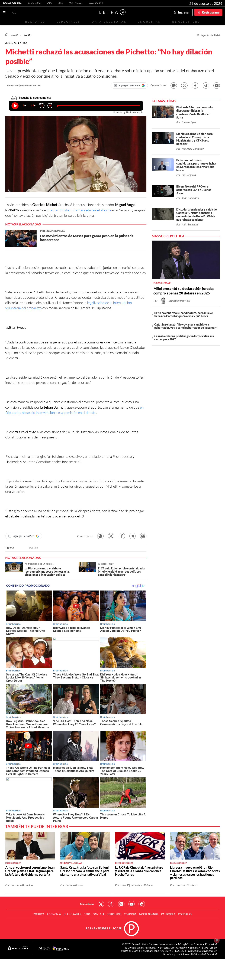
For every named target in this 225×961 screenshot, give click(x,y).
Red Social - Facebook (111, 904)
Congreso (185, 914)
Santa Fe (99, 914)
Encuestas (149, 21)
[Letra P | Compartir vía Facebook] (195, 85)
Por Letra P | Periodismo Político (23, 85)
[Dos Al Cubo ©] (18, 948)
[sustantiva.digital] (61, 948)
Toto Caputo (76, 3)
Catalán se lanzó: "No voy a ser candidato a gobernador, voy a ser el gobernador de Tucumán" (185, 326)
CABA (87, 914)
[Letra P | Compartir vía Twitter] (184, 85)
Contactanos (87, 903)
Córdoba (130, 914)
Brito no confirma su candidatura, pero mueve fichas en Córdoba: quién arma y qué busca (183, 314)
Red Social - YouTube (131, 904)
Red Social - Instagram (121, 904)
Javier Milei (34, 3)
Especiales (68, 21)
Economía (54, 914)
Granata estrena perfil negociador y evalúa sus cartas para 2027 (184, 337)
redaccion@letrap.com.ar (202, 950)
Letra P (14, 35)
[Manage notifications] (217, 940)
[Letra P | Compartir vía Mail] (217, 85)
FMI (60, 3)
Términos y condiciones (176, 954)
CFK (49, 3)
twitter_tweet (15, 327)
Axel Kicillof (96, 3)
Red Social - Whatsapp (142, 904)
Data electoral (109, 21)
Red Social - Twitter (101, 904)
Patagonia (168, 914)
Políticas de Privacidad (204, 954)
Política (28, 35)
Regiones (35, 21)
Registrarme (211, 12)
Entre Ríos (114, 914)
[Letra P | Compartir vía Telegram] (206, 85)
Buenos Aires (72, 914)
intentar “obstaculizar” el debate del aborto (79, 210)
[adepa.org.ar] (44, 948)
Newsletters (186, 21)
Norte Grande (148, 914)
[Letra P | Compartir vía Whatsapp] (174, 85)
